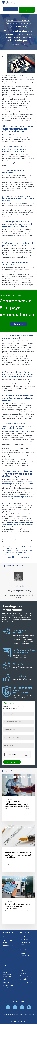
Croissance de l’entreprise (18, 20)
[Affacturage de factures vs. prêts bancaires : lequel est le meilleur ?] (18, 849)
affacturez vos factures (21, 431)
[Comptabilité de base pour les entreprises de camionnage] (18, 900)
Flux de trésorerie (18, 26)
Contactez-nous (26, 982)
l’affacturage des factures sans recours (17, 484)
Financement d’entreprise (18, 23)
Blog (21, 970)
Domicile (6, 937)
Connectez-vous (9, 946)
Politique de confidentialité (10, 1014)
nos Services (7, 991)
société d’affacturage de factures (20, 497)
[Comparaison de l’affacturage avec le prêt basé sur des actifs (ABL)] (18, 797)
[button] (34, 3)
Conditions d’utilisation (27, 1014)
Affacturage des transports (19, 879)
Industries (23, 979)
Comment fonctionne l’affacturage (7, 974)
